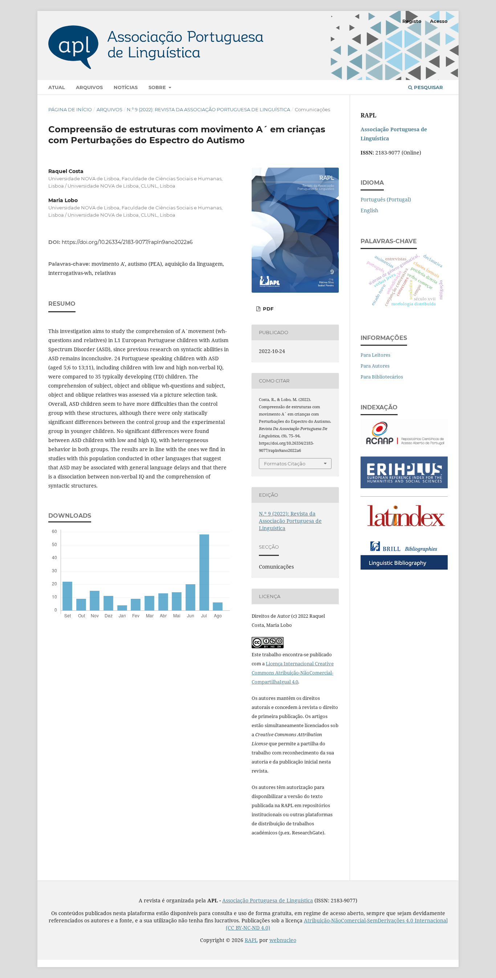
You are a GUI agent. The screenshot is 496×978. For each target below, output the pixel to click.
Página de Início (70, 109)
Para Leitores (375, 355)
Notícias (126, 87)
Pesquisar (427, 87)
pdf (267, 309)
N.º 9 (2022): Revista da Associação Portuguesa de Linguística (208, 109)
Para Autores (375, 365)
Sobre (158, 87)
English (369, 210)
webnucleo (282, 940)
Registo (412, 21)
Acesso (439, 21)
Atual (56, 87)
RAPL (251, 940)
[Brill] (404, 569)
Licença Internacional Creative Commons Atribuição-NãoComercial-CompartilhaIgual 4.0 (293, 672)
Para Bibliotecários (382, 376)
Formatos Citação (284, 463)
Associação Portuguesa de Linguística (267, 900)
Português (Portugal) (386, 199)
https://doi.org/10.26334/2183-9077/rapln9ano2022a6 (127, 242)
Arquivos (89, 87)
